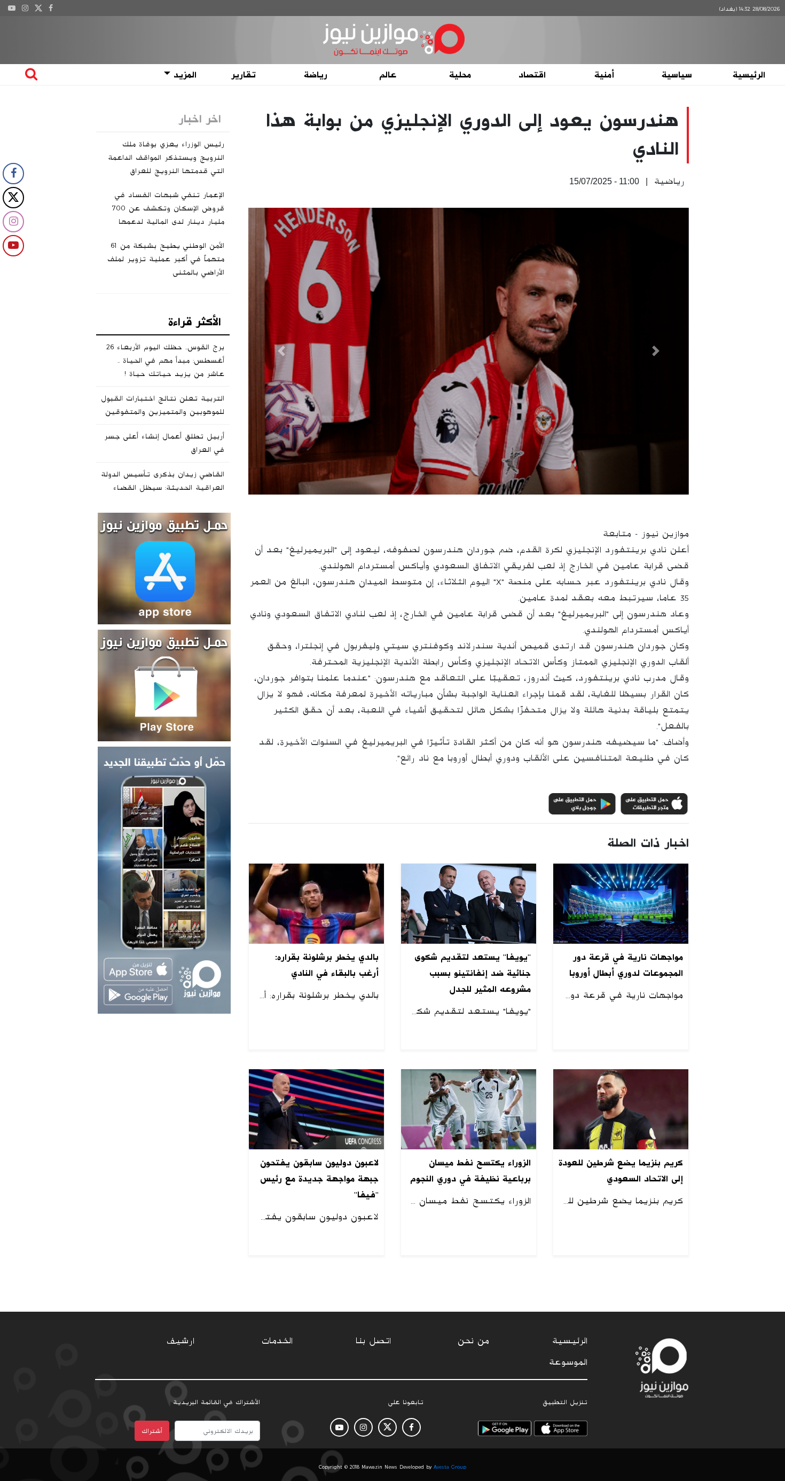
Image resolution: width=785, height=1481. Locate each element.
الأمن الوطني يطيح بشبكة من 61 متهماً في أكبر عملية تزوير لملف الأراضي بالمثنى (165, 259)
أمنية (604, 75)
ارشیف (180, 1341)
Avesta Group (450, 1467)
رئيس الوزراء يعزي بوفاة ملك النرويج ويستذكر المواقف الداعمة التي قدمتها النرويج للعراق (166, 157)
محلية (460, 75)
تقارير (243, 75)
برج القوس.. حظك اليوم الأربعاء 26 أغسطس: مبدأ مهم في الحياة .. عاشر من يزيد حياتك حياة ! (165, 360)
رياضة (315, 75)
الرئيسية (749, 75)
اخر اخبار (200, 119)
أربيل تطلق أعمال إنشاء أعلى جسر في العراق (164, 443)
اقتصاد (532, 75)
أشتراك (152, 1431)
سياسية (677, 75)
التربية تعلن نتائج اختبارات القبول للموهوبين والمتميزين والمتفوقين (162, 405)
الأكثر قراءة (194, 322)
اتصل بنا (373, 1341)
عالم (387, 75)
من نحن (473, 1341)
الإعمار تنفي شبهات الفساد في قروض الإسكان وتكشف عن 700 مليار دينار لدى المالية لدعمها (168, 208)
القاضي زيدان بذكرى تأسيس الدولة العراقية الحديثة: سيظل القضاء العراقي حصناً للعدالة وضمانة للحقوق (162, 494)
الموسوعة (568, 1362)
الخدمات (277, 1341)
